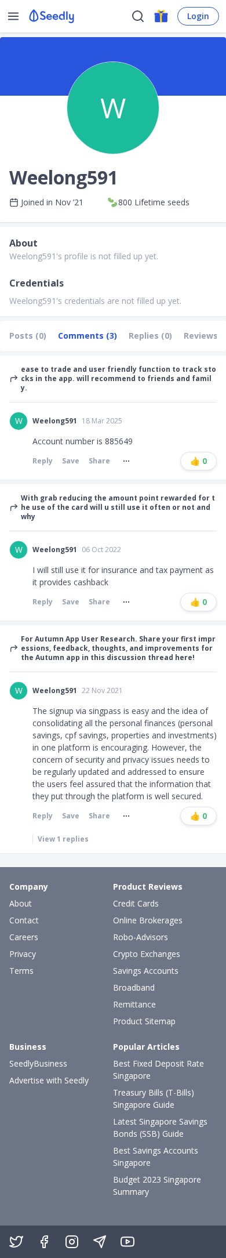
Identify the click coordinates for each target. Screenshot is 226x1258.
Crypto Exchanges (146, 953)
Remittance (134, 1004)
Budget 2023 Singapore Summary (157, 1185)
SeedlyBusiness (38, 1063)
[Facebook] (44, 1242)
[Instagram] (72, 1242)
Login (198, 15)
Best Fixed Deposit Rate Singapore (158, 1069)
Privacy (22, 953)
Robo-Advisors (140, 936)
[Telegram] (100, 1242)
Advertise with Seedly (49, 1080)
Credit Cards (136, 903)
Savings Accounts (145, 970)
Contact (24, 920)
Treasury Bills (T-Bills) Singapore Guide (153, 1098)
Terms (21, 970)
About (20, 903)
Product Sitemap (144, 1021)
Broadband (134, 987)
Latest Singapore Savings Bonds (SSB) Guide (160, 1127)
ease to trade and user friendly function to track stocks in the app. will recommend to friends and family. (118, 379)
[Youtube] (127, 1242)
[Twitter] (16, 1242)
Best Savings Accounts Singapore (155, 1156)
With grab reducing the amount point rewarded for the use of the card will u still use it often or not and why (118, 507)
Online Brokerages (148, 920)
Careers (23, 936)
